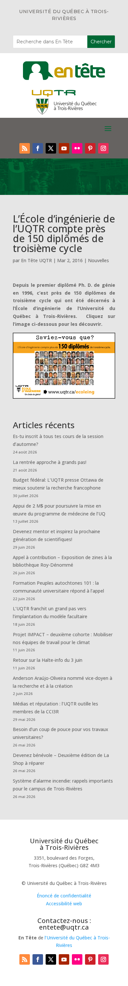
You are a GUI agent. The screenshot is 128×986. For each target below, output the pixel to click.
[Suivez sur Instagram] (103, 148)
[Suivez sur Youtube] (64, 148)
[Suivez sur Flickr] (77, 148)
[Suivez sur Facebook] (37, 148)
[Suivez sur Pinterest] (90, 148)
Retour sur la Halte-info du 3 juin (47, 660)
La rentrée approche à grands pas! (49, 462)
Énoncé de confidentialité (64, 895)
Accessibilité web (64, 903)
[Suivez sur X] (51, 148)
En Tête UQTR (36, 260)
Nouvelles (98, 260)
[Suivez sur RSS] (24, 148)
